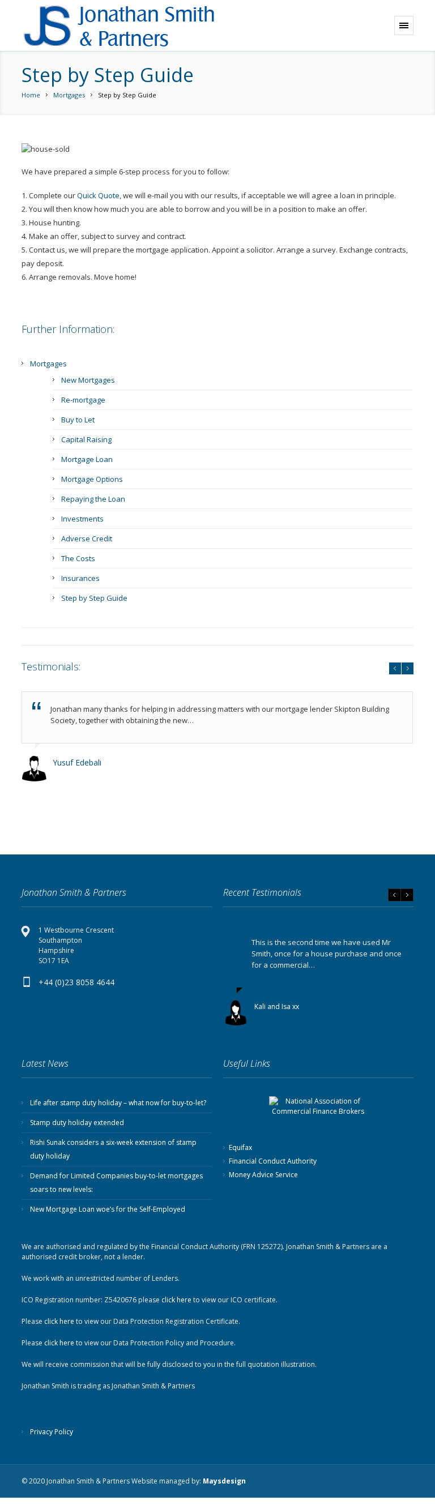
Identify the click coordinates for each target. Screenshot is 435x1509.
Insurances (80, 578)
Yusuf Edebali (77, 762)
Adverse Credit (86, 538)
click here (176, 1300)
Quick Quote (98, 195)
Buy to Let (78, 419)
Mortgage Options (92, 479)
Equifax (240, 1147)
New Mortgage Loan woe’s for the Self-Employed (107, 1209)
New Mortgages (88, 380)
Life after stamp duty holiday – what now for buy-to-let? (118, 1103)
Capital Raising (86, 439)
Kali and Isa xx (276, 1006)
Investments (82, 519)
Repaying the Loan (93, 499)
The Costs (78, 558)
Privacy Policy (51, 1432)
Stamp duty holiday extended (77, 1122)
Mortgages (69, 95)
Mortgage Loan (87, 459)
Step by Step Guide (94, 598)
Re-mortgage (83, 400)
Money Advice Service (263, 1174)
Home (31, 95)
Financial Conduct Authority (273, 1161)
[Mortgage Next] (135, 26)
